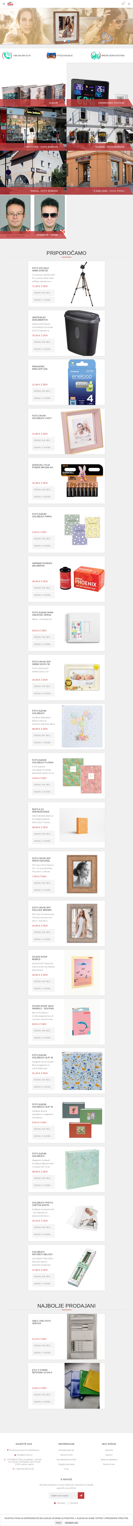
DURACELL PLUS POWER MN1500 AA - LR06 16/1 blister (43, 467)
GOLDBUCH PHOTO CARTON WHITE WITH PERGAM (42, 1205)
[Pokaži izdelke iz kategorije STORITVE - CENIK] (33, 217)
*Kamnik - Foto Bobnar (109, 147)
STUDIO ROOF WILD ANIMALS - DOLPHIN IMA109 (43, 1009)
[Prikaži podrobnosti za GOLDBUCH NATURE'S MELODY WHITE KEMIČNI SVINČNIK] (82, 1268)
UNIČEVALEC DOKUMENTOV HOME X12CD (40, 320)
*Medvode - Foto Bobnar (42, 147)
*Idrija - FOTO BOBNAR (44, 191)
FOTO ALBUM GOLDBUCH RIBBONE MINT (40, 1156)
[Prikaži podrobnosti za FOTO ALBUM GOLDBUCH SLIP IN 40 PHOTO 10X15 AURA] (82, 1120)
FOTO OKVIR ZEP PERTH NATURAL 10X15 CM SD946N (41, 861)
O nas (66, 1469)
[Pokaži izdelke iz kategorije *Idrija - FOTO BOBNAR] (33, 173)
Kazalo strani (109, 1464)
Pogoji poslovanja (66, 1464)
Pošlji (81, 1496)
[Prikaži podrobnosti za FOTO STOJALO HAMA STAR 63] (82, 284)
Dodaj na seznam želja (44, 293)
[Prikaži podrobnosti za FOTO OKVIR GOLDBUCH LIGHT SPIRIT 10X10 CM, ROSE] (82, 431)
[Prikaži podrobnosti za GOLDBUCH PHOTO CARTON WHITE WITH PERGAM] (82, 1219)
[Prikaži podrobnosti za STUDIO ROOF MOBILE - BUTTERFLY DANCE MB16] (82, 973)
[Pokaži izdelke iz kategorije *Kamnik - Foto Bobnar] (99, 129)
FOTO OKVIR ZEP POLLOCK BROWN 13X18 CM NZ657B (42, 910)
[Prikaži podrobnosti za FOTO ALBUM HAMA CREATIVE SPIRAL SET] (82, 628)
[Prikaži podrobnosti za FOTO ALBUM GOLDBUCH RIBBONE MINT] (82, 1169)
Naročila (109, 1450)
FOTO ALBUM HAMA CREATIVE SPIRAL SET (42, 615)
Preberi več (71, 1523)
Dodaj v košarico (44, 300)
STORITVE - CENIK (47, 235)
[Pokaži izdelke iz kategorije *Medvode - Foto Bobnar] (33, 129)
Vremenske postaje (111, 103)
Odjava (74, 1503)
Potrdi (58, 1523)
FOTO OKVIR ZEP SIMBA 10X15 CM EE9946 (41, 664)
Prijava (61, 1503)
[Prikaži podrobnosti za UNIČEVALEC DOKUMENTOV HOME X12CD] (82, 333)
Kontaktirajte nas (66, 1450)
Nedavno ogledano (109, 1460)
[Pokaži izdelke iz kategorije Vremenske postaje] (99, 85)
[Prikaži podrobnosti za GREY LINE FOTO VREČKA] (82, 1337)
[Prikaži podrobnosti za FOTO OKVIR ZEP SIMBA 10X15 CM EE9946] (82, 677)
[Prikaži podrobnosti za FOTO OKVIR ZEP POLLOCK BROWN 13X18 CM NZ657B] (82, 923)
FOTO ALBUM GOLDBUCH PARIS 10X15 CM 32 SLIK (42, 517)
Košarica (124, 2)
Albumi (53, 103)
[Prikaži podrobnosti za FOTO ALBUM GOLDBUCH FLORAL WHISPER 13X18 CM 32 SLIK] (82, 776)
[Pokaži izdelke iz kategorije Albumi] (33, 85)
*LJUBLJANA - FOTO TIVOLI (108, 191)
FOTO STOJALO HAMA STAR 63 (40, 269)
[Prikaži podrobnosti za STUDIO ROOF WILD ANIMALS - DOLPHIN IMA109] (82, 1022)
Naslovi (109, 1455)
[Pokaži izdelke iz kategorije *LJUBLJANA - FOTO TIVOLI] (99, 173)
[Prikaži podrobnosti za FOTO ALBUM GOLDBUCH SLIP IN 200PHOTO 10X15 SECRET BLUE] (82, 1071)
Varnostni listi (66, 1455)
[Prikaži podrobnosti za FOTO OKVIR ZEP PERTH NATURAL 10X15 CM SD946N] (82, 874)
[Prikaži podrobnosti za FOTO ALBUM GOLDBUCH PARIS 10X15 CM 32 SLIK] (82, 530)
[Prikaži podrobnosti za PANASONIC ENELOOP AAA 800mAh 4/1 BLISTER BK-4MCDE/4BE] (82, 382)
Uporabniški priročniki (66, 1460)
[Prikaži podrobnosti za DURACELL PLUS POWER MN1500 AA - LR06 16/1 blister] (82, 481)
